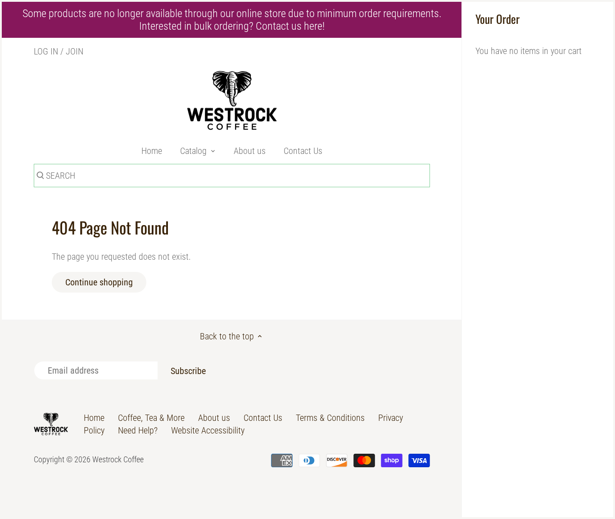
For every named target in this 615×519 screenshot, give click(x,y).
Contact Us (263, 417)
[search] (39, 177)
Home (94, 417)
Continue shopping (99, 282)
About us (214, 417)
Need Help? (138, 430)
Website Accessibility (207, 430)
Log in (46, 51)
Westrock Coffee (118, 459)
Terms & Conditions (330, 417)
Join (74, 51)
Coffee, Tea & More (151, 417)
